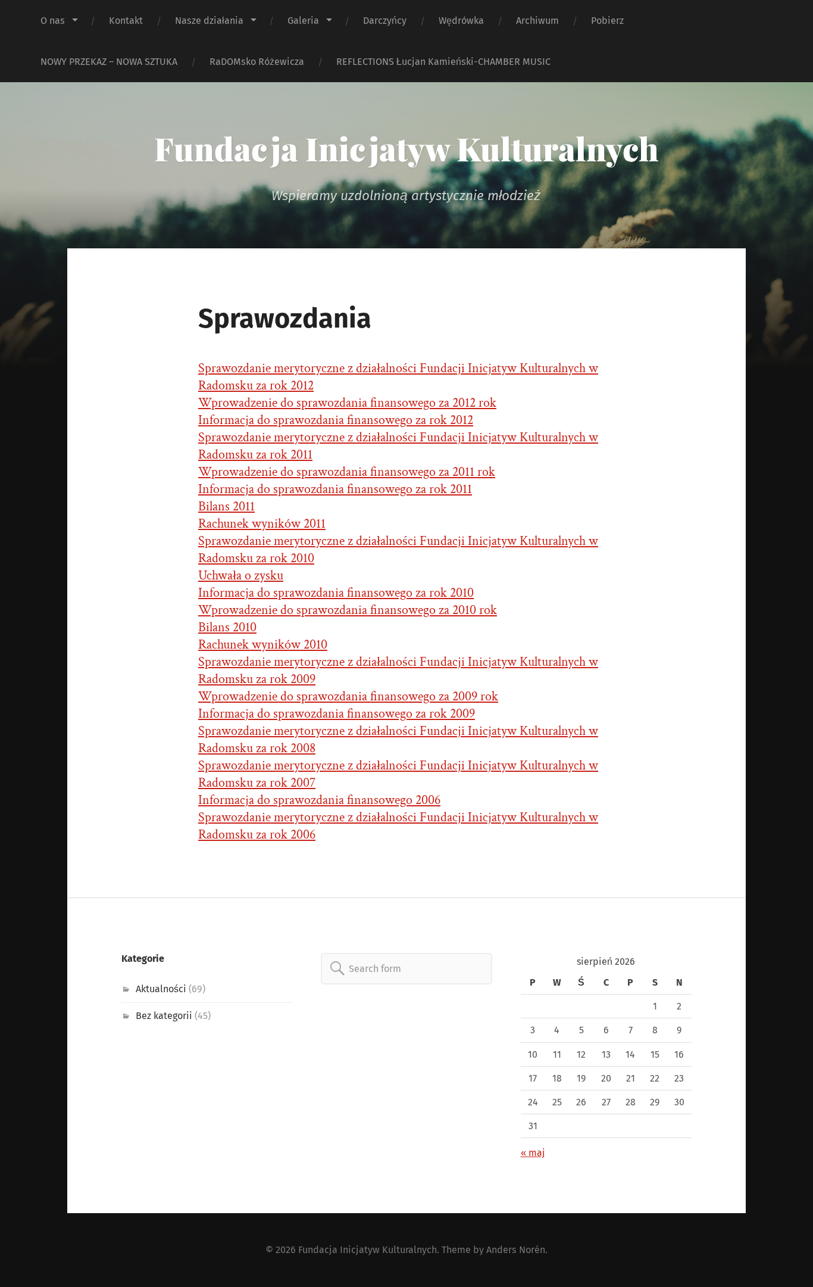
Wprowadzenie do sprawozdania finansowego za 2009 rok (348, 696)
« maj (533, 1152)
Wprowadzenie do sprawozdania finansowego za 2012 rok (347, 403)
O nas (52, 20)
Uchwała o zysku (240, 575)
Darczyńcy (384, 20)
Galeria (303, 20)
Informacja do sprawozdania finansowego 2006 (319, 800)
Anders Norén (515, 1249)
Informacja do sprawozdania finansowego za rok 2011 (335, 489)
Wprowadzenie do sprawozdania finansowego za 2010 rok (347, 610)
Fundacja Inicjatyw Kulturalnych (406, 148)
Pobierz (607, 20)
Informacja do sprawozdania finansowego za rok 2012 (335, 420)
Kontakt (126, 20)
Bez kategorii (164, 1015)
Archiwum (537, 20)
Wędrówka (461, 20)
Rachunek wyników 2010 (262, 644)
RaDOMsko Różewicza (256, 61)
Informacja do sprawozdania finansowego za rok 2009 (336, 713)
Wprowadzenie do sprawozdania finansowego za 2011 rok (346, 472)
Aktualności (161, 989)
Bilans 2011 (226, 506)
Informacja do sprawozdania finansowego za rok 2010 (336, 593)
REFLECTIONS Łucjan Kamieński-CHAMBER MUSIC (443, 61)
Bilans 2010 (227, 627)
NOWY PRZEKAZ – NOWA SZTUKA (108, 61)
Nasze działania (209, 20)
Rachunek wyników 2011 (262, 523)
